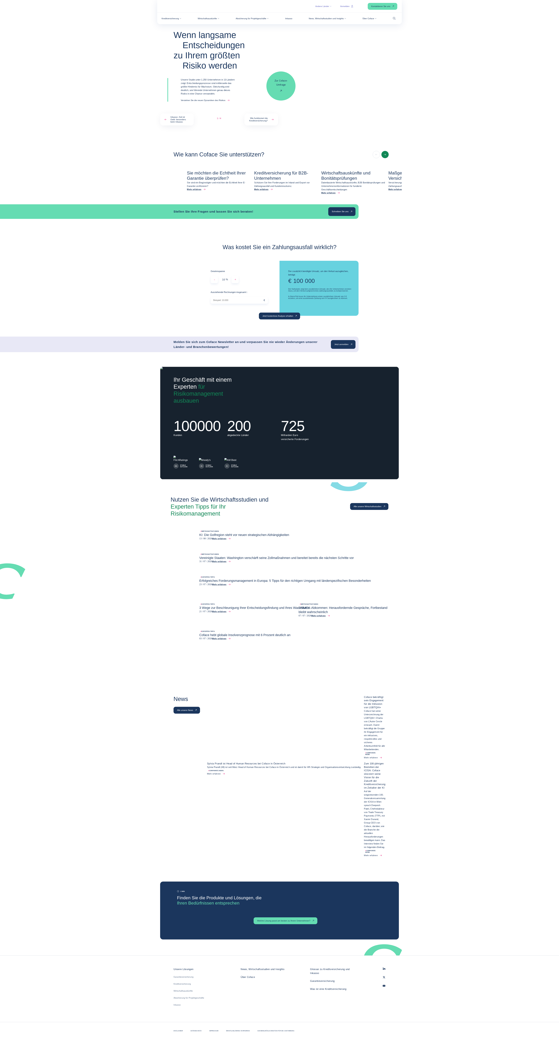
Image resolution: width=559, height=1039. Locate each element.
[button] (171, 18)
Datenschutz (196, 1031)
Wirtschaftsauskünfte (183, 991)
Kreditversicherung (182, 984)
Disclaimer (178, 1031)
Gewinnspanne (218, 271)
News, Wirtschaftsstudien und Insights (262, 969)
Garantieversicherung (183, 977)
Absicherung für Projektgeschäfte (189, 998)
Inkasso (177, 1005)
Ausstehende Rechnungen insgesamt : (229, 292)
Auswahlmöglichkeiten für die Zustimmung (275, 1031)
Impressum (213, 1031)
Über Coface (248, 977)
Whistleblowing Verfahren (238, 1031)
